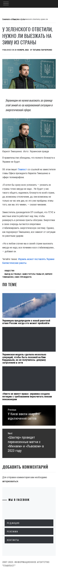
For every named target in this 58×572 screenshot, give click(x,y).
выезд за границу (12, 274)
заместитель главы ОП (33, 274)
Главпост (22, 169)
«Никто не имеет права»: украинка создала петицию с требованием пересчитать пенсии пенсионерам (27, 396)
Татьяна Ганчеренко (42, 50)
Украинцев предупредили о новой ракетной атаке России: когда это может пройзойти (26, 322)
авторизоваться (10, 481)
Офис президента (23, 277)
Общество (9, 271)
